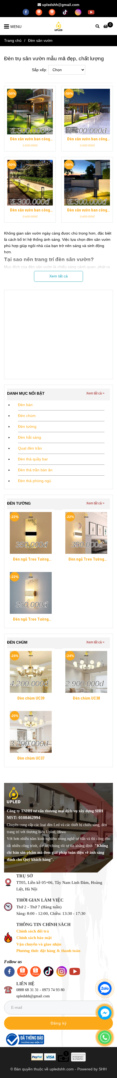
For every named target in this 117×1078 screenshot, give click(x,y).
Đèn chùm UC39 (30, 698)
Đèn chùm (27, 415)
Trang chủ (12, 40)
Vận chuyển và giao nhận (38, 944)
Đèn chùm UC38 (86, 698)
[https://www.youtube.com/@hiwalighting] (91, 12)
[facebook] (26, 12)
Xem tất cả (58, 276)
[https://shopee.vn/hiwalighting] (52, 12)
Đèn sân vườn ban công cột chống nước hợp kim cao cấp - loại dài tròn (87, 210)
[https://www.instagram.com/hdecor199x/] (78, 12)
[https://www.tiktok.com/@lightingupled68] (65, 12)
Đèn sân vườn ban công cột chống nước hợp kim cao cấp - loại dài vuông (30, 139)
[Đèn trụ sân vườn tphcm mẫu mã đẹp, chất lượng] (30, 111)
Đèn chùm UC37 (30, 758)
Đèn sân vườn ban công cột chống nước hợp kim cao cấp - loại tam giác (30, 210)
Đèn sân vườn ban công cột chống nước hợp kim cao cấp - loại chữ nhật (87, 139)
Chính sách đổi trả (32, 931)
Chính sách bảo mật (34, 937)
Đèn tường (27, 426)
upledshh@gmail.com (60, 5)
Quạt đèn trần (30, 448)
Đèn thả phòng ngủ (34, 481)
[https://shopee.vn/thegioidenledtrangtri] (39, 12)
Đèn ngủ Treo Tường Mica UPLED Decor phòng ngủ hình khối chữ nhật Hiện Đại (31, 559)
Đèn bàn (25, 405)
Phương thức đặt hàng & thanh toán (48, 951)
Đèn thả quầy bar (33, 459)
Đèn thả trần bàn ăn (35, 470)
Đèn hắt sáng (29, 437)
